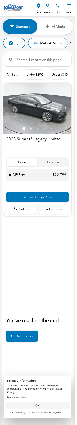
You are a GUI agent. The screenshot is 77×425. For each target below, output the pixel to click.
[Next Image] (66, 108)
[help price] (10, 174)
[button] (38, 7)
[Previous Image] (9, 108)
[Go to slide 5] (51, 128)
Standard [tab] (23, 26)
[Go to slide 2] (30, 128)
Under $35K (60, 74)
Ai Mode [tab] (58, 26)
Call (58, 12)
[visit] (38, 5)
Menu (68, 12)
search (48, 12)
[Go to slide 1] (24, 128)
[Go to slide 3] (37, 128)
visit (39, 12)
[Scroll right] (70, 43)
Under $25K (34, 74)
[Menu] (69, 5)
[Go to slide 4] (44, 128)
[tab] (22, 162)
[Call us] (57, 5)
